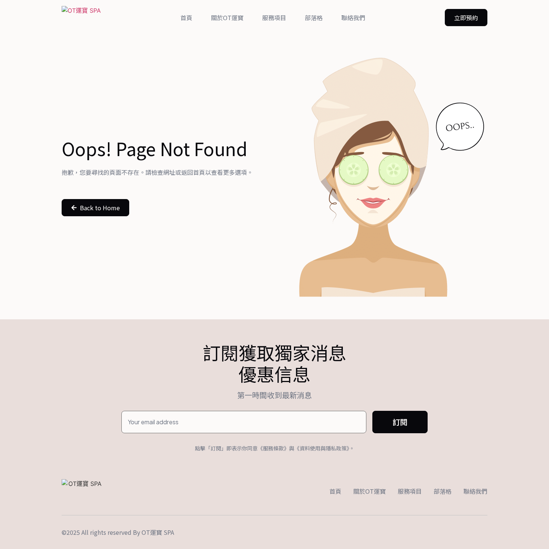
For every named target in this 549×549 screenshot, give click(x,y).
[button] (466, 17)
